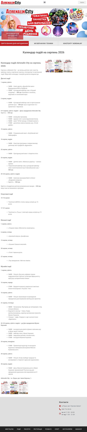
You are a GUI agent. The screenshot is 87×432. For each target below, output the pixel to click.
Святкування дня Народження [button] (14, 43)
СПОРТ (57, 429)
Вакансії (79, 429)
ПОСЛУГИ (27, 429)
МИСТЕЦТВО (9, 429)
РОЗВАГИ (48, 429)
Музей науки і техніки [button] (43, 43)
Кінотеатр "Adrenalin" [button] (72, 43)
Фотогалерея (67, 429)
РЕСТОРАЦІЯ (38, 429)
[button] (44, 2)
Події (19, 429)
